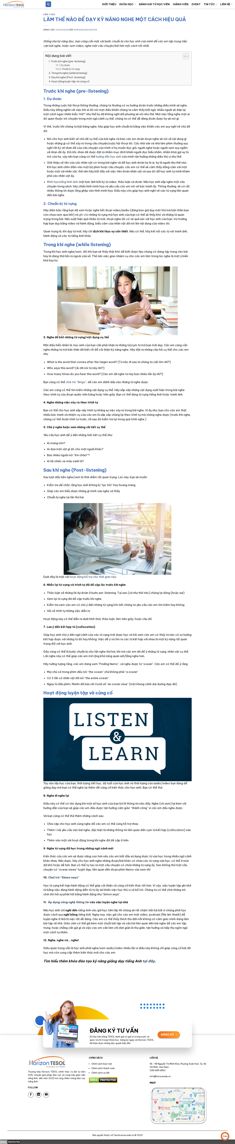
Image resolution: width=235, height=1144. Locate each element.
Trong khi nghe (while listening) (69, 73)
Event (196, 4)
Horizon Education (85, 30)
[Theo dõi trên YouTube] (46, 1095)
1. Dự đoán (64, 65)
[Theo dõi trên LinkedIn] (38, 1095)
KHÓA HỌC (126, 4)
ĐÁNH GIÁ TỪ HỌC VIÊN (154, 4)
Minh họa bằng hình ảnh (62, 182)
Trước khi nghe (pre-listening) (68, 61)
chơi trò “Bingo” (76, 382)
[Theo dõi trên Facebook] (31, 1095)
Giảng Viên (181, 4)
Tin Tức (209, 4)
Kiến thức (49, 14)
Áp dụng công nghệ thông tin (68, 902)
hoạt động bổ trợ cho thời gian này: (93, 577)
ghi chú (83, 214)
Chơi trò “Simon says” (63, 877)
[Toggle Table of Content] (184, 56)
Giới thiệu (109, 4)
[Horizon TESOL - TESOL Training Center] (20, 4)
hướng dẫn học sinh (108, 156)
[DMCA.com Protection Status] (10, 1141)
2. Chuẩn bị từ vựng (69, 69)
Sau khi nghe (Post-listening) (68, 77)
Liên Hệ (225, 4)
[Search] (48, 4)
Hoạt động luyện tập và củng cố (70, 81)
